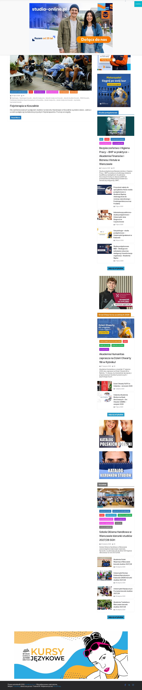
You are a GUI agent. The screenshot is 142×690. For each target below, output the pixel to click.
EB (113, 168)
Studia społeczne (105, 143)
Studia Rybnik (104, 349)
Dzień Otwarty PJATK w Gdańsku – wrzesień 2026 (122, 385)
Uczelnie (118, 523)
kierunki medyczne (38, 98)
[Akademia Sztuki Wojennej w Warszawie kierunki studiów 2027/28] (104, 563)
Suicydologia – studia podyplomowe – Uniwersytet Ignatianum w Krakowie (122, 234)
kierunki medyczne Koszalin (54, 98)
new (31, 92)
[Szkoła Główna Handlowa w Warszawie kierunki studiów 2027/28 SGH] (115, 498)
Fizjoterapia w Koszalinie (24, 105)
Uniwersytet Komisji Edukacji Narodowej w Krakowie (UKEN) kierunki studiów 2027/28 (122, 576)
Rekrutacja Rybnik (117, 345)
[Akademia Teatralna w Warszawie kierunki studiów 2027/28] (104, 606)
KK (23, 95)
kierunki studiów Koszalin (71, 98)
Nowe (107, 139)
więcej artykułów (115, 268)
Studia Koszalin (39, 92)
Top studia (74, 92)
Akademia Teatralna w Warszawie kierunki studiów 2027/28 (121, 604)
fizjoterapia (15, 98)
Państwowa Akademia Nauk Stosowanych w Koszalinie (26, 100)
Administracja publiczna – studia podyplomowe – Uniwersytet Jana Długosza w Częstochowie (122, 217)
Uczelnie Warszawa (106, 527)
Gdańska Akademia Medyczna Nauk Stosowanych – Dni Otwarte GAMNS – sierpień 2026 (120, 399)
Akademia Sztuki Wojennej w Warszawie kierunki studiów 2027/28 (122, 561)
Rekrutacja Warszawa (125, 515)
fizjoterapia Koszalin (26, 98)
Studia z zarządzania (106, 523)
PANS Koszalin (84, 98)
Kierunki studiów (105, 511)
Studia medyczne (52, 92)
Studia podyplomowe (117, 139)
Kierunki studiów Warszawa (121, 511)
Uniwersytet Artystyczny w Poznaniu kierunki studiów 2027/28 (122, 591)
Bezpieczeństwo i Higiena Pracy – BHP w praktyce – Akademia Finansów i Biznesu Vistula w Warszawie (114, 156)
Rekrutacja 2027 (111, 515)
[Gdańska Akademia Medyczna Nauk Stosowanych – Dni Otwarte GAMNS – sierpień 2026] (104, 400)
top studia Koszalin (16, 102)
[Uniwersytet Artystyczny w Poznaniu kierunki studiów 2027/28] (104, 592)
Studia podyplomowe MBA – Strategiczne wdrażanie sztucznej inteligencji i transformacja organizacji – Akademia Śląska (122, 252)
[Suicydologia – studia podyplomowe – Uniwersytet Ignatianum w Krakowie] (104, 235)
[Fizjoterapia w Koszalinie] (51, 68)
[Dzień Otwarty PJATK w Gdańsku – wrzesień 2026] (104, 386)
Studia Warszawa (118, 143)
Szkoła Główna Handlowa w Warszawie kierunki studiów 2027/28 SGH (115, 536)
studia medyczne (49, 100)
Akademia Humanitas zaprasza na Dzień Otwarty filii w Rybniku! (115, 358)
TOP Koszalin (64, 92)
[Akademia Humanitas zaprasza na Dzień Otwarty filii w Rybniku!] (115, 328)
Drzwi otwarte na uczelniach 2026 (110, 341)
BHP (101, 139)
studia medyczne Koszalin (64, 100)
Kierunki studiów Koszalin (19, 92)
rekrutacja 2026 (104, 345)
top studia (77, 100)
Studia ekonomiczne (106, 519)
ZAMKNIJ (138, 4)
